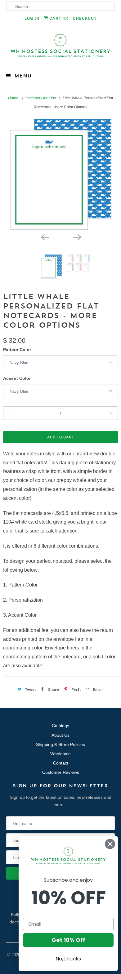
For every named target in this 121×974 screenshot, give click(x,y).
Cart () (58, 18)
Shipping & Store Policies (60, 744)
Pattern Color (17, 349)
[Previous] (44, 236)
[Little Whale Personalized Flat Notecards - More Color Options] (60, 174)
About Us (60, 735)
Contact (60, 763)
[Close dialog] (110, 844)
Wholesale (60, 753)
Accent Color (17, 378)
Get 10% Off (68, 940)
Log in (32, 18)
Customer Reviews (60, 772)
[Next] (76, 236)
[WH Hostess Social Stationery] (60, 48)
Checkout (85, 18)
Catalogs (60, 725)
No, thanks (68, 958)
